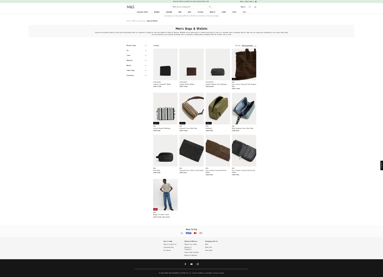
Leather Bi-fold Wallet (186, 84)
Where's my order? (190, 244)
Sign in (243, 7)
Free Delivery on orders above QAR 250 (176, 16)
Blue (206, 244)
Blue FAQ (208, 247)
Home (129, 21)
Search (210, 7)
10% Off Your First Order (197, 16)
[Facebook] (185, 264)
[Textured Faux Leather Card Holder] (191, 150)
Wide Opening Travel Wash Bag (242, 128)
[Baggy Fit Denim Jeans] (165, 194)
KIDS (189, 12)
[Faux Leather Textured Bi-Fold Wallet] (218, 150)
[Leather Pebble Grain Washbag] (218, 64)
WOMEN (156, 12)
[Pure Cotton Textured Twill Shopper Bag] (244, 64)
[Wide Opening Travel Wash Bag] (244, 108)
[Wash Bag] (165, 150)
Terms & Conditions (198, 273)
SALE (244, 12)
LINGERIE (169, 12)
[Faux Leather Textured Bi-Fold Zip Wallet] (244, 150)
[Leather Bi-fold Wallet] (191, 64)
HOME (224, 12)
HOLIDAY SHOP (142, 12)
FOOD (234, 12)
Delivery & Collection (187, 248)
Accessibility (208, 273)
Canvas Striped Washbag (161, 128)
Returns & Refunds (190, 255)
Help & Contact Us (169, 244)
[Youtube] (191, 264)
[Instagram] (198, 264)
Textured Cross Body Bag (188, 128)
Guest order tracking (191, 252)
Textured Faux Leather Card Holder (191, 170)
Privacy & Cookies (218, 273)
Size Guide (208, 250)
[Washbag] (218, 108)
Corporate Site (168, 247)
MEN (180, 12)
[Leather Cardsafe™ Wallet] (165, 64)
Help (241, 1)
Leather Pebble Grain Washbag (216, 84)
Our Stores (167, 250)
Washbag (209, 128)
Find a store (248, 1)
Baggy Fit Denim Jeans (161, 214)
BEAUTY (212, 12)
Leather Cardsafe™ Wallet (162, 84)
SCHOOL (200, 12)
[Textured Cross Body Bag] (191, 108)
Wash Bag (156, 170)
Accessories (141, 21)
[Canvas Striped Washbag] (165, 108)
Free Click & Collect (213, 16)
